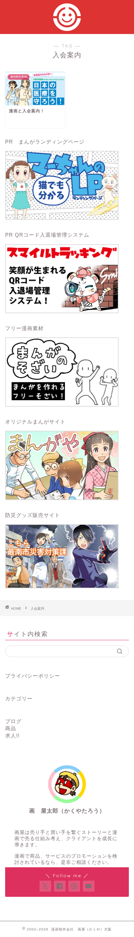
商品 (10, 728)
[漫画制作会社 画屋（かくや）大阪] (67, 27)
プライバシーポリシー (32, 676)
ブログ (13, 721)
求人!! (12, 735)
